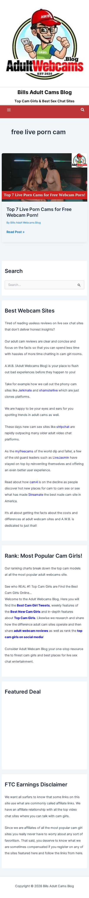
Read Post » (15, 232)
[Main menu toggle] (8, 109)
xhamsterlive (48, 390)
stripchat (62, 427)
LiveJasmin (61, 458)
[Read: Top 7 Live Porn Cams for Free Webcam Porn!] (44, 177)
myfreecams (24, 451)
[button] (83, 109)
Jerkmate (25, 390)
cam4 (34, 482)
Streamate (35, 495)
